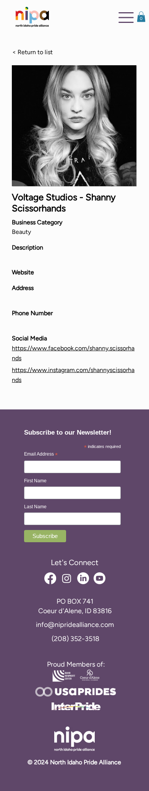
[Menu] (126, 17)
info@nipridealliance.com (75, 624)
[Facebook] (50, 578)
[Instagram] (67, 578)
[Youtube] (99, 578)
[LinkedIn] (83, 578)
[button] (141, 16)
